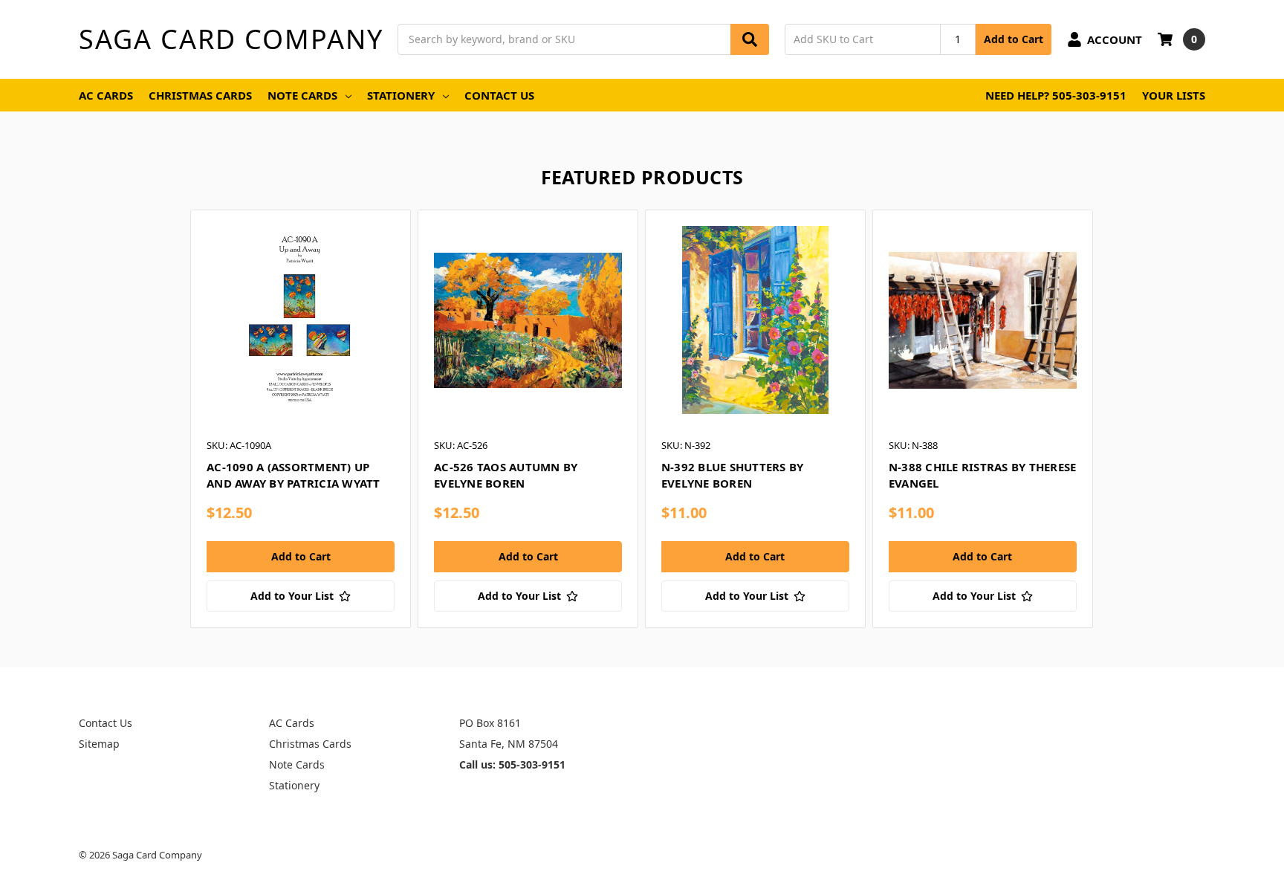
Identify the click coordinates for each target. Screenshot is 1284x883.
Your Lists (1173, 95)
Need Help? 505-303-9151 (1055, 95)
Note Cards (302, 95)
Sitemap (99, 744)
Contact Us (499, 95)
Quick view (300, 319)
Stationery (401, 95)
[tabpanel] (300, 418)
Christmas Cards (200, 95)
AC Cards (106, 95)
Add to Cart (1013, 39)
